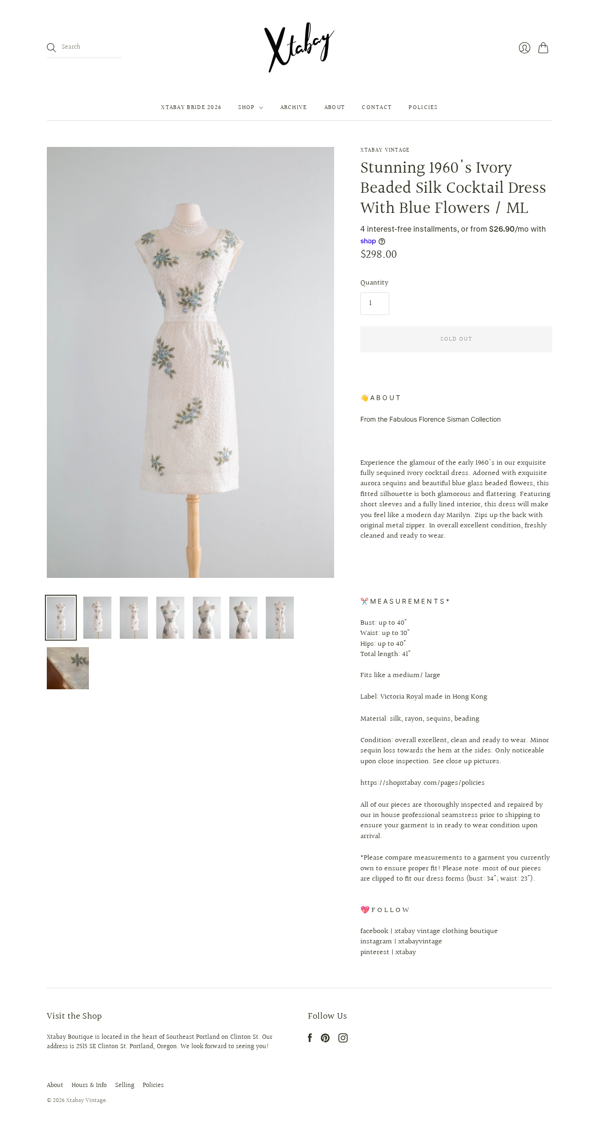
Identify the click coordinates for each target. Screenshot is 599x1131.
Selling (124, 1085)
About (334, 107)
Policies (423, 107)
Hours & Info (89, 1085)
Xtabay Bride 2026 (191, 107)
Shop (246, 107)
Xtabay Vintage (384, 150)
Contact (377, 107)
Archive (293, 107)
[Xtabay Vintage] (299, 47)
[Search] (51, 47)
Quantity (374, 283)
